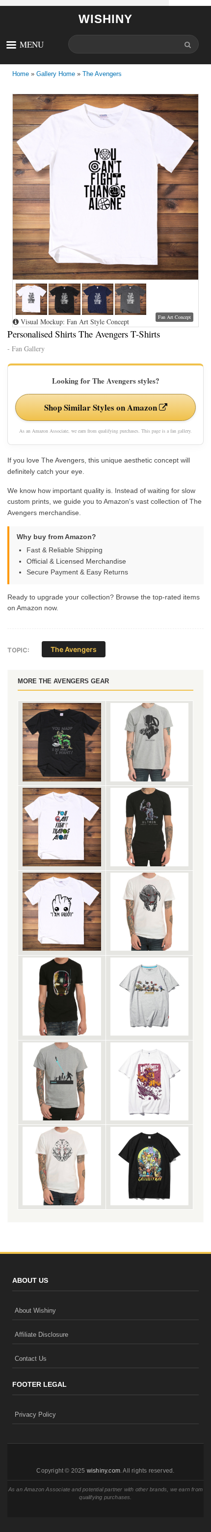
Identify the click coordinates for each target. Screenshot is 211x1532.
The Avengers (102, 74)
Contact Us (31, 1358)
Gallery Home (55, 74)
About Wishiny (35, 1310)
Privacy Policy (35, 1414)
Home (20, 74)
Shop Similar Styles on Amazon (101, 407)
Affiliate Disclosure (41, 1334)
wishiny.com (103, 1470)
